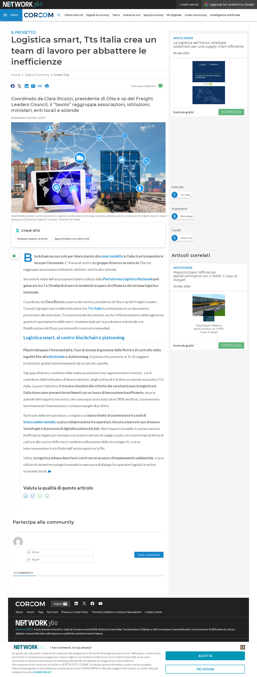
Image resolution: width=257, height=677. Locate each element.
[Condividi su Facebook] (13, 86)
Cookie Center (153, 612)
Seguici (58, 603)
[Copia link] (40, 86)
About (19, 612)
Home (15, 75)
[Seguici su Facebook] (92, 603)
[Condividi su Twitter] (19, 86)
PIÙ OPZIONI (205, 669)
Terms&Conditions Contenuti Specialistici (116, 612)
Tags (40, 612)
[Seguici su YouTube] (100, 603)
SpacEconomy (153, 15)
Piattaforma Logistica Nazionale (128, 279)
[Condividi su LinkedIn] (26, 86)
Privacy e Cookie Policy (74, 612)
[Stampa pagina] (47, 86)
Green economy (196, 15)
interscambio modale (39, 422)
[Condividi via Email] (33, 86)
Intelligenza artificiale (225, 15)
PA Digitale (174, 15)
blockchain (57, 357)
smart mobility (112, 256)
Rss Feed (52, 612)
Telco (116, 15)
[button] (11, 15)
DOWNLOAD (231, 112)
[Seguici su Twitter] (84, 603)
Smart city (61, 75)
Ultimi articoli (74, 15)
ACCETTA (205, 655)
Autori (30, 612)
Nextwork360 (24, 629)
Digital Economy (97, 15)
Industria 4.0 (131, 15)
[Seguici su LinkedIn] (76, 603)
